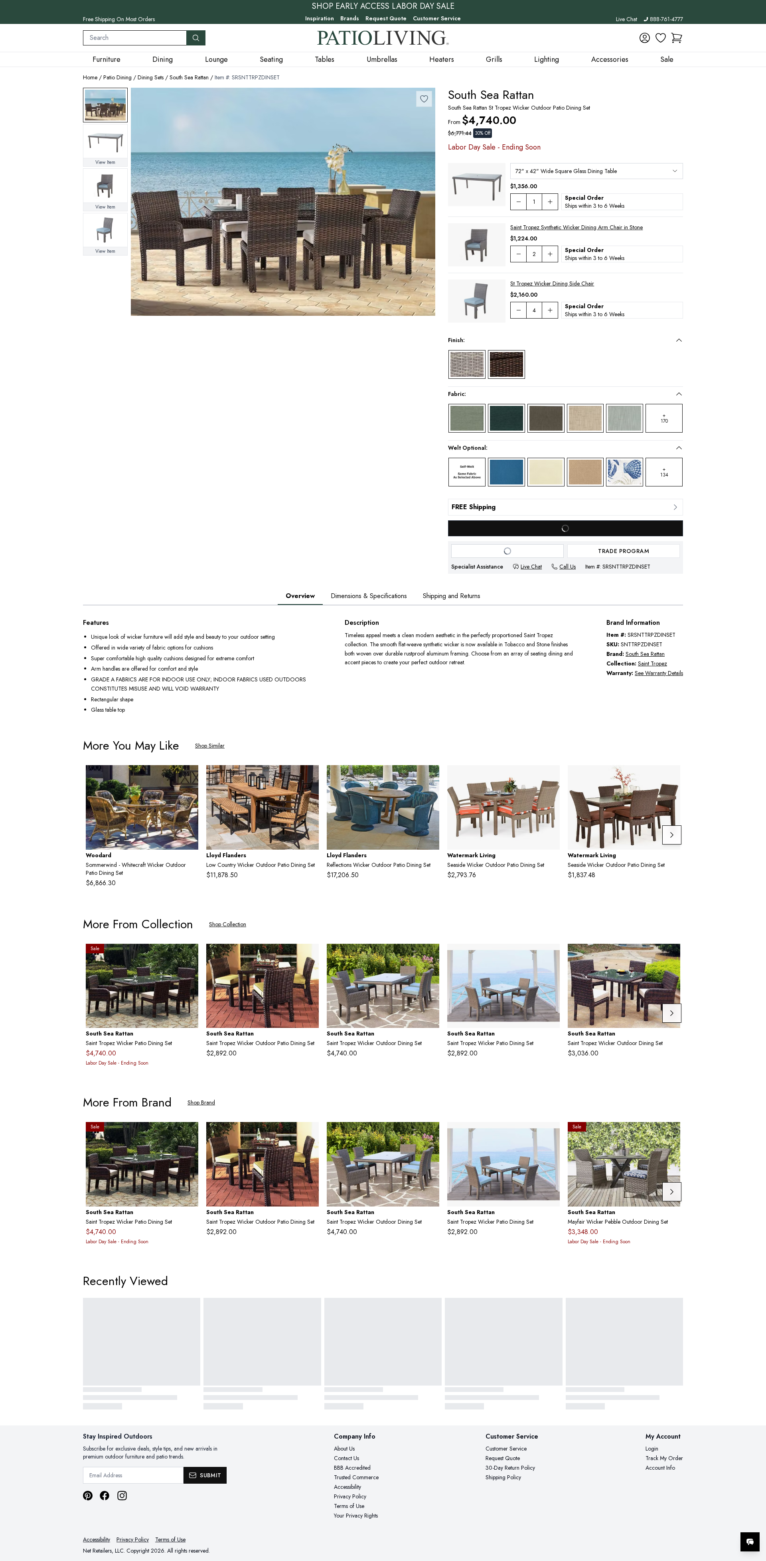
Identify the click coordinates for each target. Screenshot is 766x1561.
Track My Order (664, 1458)
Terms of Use (349, 1506)
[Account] (644, 37)
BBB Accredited (352, 1468)
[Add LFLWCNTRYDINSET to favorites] (310, 777)
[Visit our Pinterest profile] (88, 1495)
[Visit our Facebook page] (104, 1495)
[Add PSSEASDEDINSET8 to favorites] (671, 777)
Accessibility (347, 1487)
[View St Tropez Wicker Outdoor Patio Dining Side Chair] (105, 230)
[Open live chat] (750, 1541)
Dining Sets (151, 77)
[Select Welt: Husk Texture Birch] (585, 472)
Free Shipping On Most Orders (119, 19)
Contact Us (346, 1458)
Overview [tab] (300, 595)
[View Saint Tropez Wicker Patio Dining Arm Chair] (105, 185)
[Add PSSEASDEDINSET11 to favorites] (551, 777)
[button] (676, 37)
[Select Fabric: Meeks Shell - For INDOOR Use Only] (585, 418)
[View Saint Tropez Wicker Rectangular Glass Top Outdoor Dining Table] (105, 141)
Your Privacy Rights (356, 1516)
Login (652, 1449)
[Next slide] (671, 834)
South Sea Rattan (189, 77)
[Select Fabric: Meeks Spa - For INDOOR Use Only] (625, 418)
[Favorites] (660, 37)
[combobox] (134, 38)
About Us (344, 1449)
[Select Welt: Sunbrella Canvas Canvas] (546, 472)
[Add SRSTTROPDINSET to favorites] (551, 956)
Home (90, 77)
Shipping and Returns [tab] (451, 595)
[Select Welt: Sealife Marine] (625, 472)
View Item (105, 162)
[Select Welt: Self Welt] (467, 472)
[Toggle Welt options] (679, 448)
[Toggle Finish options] (679, 340)
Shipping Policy (503, 1477)
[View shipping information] (565, 507)
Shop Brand (201, 1102)
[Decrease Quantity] (518, 201)
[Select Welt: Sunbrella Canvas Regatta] (506, 472)
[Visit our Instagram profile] (122, 1495)
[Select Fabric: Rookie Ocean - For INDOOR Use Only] (506, 418)
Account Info (660, 1468)
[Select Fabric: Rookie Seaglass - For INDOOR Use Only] (467, 418)
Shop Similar (210, 746)
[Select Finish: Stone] (467, 364)
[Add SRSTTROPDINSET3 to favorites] (430, 956)
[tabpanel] (383, 667)
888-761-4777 (666, 19)
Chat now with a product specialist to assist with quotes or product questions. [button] (694, 1521)
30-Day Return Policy (510, 1468)
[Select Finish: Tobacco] (506, 364)
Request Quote (386, 18)
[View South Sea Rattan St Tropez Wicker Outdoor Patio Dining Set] (105, 105)
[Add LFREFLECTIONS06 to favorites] (430, 777)
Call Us (567, 567)
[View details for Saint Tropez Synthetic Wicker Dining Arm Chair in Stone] (476, 244)
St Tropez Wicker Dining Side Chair (552, 283)
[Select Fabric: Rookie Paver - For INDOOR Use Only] (546, 418)
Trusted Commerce (356, 1477)
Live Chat (626, 19)
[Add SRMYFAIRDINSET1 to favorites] (671, 1134)
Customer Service (437, 18)
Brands (349, 18)
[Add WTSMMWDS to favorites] (189, 777)
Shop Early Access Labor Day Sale (383, 6)
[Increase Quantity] (550, 201)
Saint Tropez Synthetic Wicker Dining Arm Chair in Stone (576, 227)
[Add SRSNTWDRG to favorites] (189, 956)
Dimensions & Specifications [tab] (369, 595)
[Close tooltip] (753, 1517)
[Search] (195, 37)
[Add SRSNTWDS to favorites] (671, 956)
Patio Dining (117, 77)
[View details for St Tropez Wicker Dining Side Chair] (476, 301)
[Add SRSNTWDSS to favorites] (310, 956)
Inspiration (319, 18)
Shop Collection (227, 924)
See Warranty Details (659, 673)
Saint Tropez (652, 663)
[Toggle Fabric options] (679, 394)
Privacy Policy (350, 1496)
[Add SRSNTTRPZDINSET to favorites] (424, 99)
